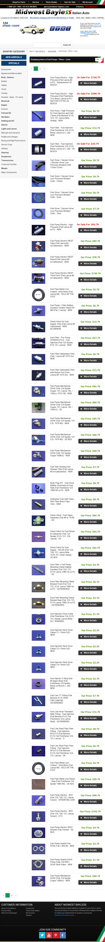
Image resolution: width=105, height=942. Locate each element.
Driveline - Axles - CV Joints (12, 97)
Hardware (5, 117)
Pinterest (56, 935)
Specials (13, 63)
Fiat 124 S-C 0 (40, 51)
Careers (29, 915)
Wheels (4, 168)
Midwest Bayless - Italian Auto (52, 12)
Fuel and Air (6, 113)
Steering (5, 153)
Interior (4, 125)
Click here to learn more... (65, 915)
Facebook (62, 935)
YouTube (49, 935)
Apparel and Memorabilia (11, 73)
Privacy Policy (6, 911)
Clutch (3, 89)
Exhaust (4, 109)
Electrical (5, 101)
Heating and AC (7, 121)
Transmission (7, 160)
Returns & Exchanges (9, 913)
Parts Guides (51, 2)
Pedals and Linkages (9, 137)
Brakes (4, 81)
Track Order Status (32, 911)
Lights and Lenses (9, 129)
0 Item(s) (87, 7)
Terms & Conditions (8, 908)
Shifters (4, 149)
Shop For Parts (18, 2)
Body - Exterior (7, 77)
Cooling (4, 93)
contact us (97, 25)
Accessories (6, 69)
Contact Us (30, 908)
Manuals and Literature (10, 133)
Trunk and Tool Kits (9, 164)
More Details (90, 83)
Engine (4, 105)
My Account (88, 2)
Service (35, 2)
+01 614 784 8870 (29, 7)
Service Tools (6, 145)
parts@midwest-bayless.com (56, 7)
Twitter (42, 935)
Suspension (6, 157)
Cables (4, 85)
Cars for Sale (69, 2)
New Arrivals (14, 57)
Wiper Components (9, 172)
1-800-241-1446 (14, 7)
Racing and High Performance (13, 141)
